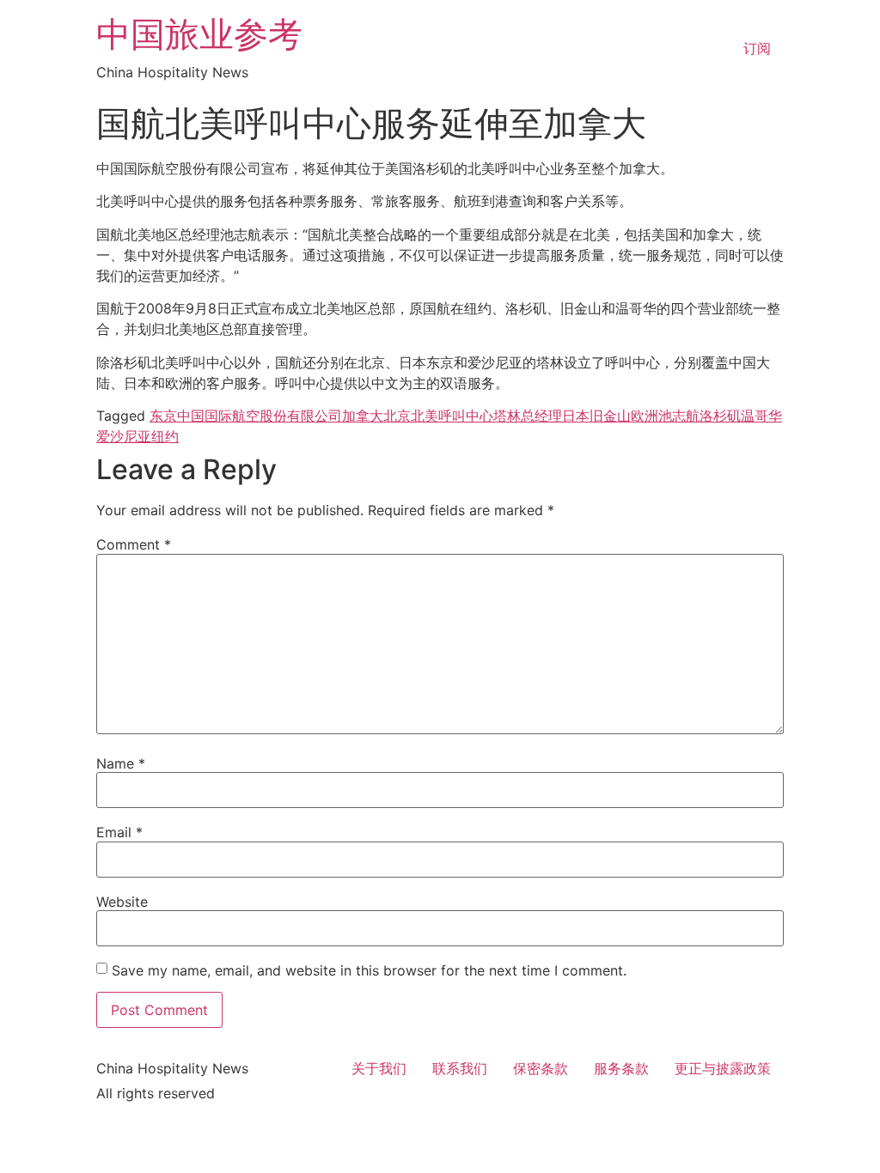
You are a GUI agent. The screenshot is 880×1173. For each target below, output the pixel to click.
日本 (576, 415)
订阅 (757, 48)
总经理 (541, 415)
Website (122, 902)
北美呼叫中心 (452, 415)
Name (120, 763)
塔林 (507, 415)
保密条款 (540, 1068)
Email (119, 832)
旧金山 (610, 415)
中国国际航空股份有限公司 (259, 415)
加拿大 (362, 415)
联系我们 (459, 1068)
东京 (163, 415)
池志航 (679, 415)
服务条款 (621, 1068)
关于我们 (378, 1068)
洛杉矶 (720, 415)
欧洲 (644, 415)
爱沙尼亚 (123, 436)
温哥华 (761, 415)
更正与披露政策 (723, 1068)
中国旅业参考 (199, 34)
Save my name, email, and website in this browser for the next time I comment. (369, 970)
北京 (397, 415)
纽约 (165, 436)
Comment (133, 544)
